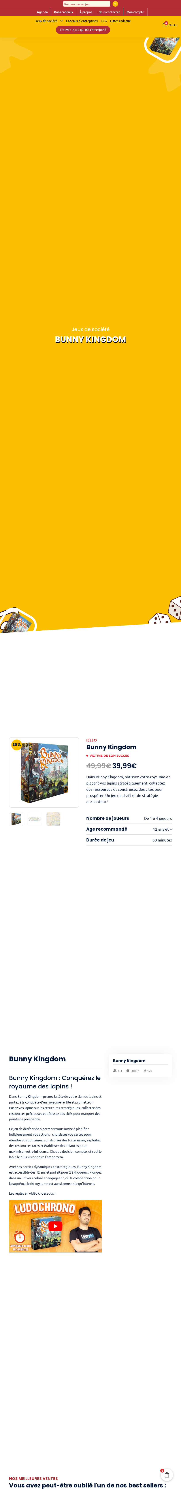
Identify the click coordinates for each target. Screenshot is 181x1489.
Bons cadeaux (63, 12)
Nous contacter (109, 12)
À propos (85, 12)
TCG (104, 21)
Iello (91, 740)
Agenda (42, 12)
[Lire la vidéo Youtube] (55, 1226)
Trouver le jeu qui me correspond (83, 29)
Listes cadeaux (120, 21)
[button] (73, 743)
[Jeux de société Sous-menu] (61, 21)
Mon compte (135, 12)
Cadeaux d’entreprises (82, 21)
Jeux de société (46, 21)
